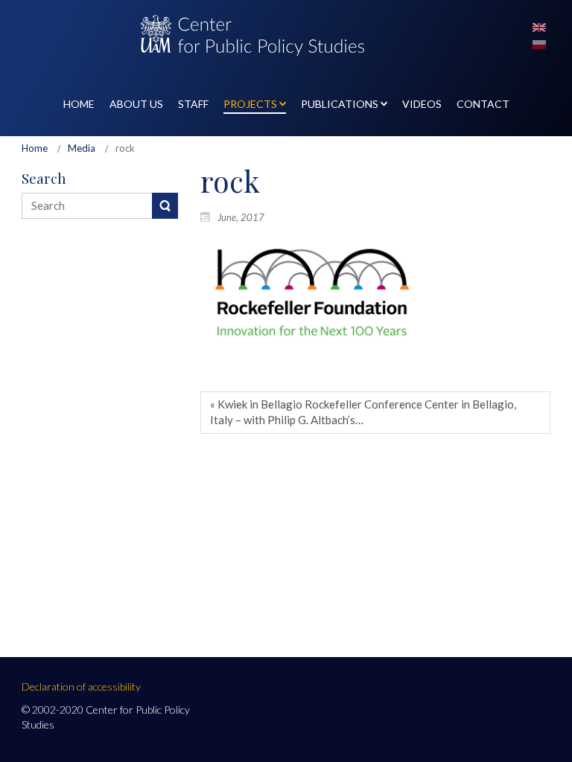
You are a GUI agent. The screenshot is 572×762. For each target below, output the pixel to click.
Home (35, 148)
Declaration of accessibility (81, 686)
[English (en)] (539, 26)
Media (81, 148)
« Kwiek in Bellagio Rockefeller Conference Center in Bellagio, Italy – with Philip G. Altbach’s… (363, 411)
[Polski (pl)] (539, 43)
